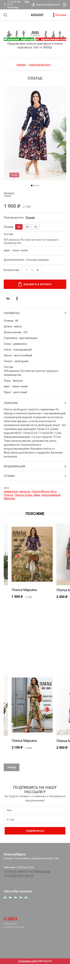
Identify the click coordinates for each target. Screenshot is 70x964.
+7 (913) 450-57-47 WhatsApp (27, 872)
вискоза (24, 491)
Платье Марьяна (24, 590)
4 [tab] (38, 185)
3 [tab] (36, 185)
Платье (8, 495)
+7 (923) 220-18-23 (18, 876)
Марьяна (9, 498)
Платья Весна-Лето (44, 491)
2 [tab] (34, 185)
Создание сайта (28, 961)
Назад (11, 767)
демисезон (11, 491)
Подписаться (35, 831)
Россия (30, 217)
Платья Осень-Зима (27, 495)
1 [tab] (31, 185)
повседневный (50, 495)
